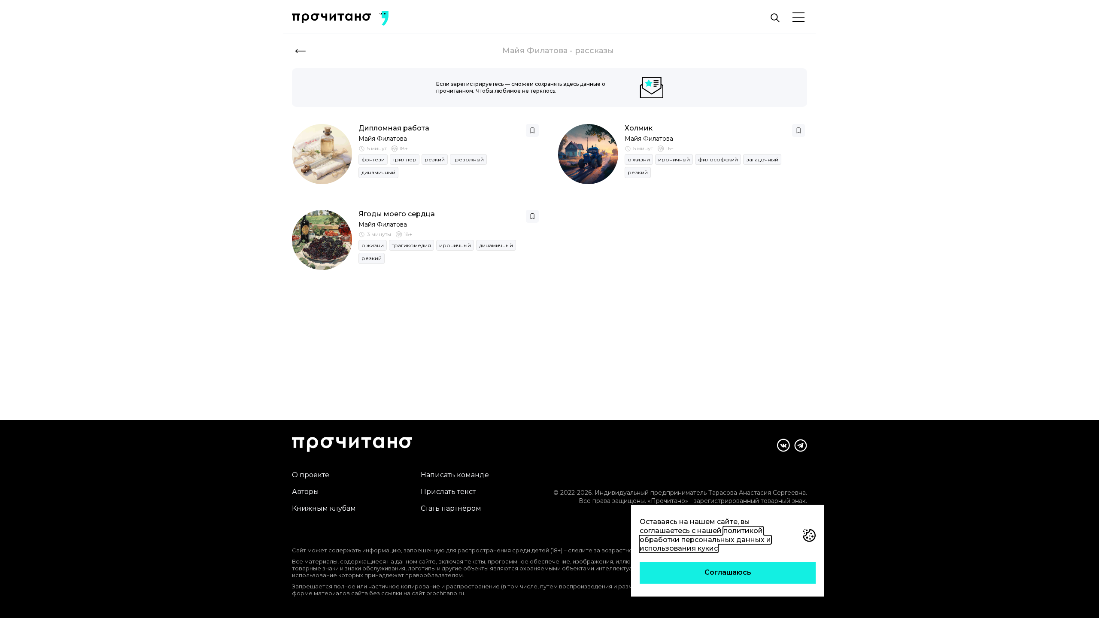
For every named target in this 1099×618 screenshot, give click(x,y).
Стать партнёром (451, 508)
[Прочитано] (331, 18)
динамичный (378, 172)
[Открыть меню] (798, 18)
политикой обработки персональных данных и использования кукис (705, 540)
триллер (404, 159)
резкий (435, 159)
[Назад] (300, 51)
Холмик (639, 128)
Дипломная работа (393, 128)
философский (718, 159)
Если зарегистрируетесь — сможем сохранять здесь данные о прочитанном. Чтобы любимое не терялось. (520, 87)
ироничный (674, 159)
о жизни (639, 159)
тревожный (468, 159)
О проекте (310, 475)
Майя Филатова (382, 138)
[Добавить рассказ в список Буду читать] (532, 130)
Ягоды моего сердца (396, 214)
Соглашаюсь (727, 572)
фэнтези (373, 159)
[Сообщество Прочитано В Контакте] (783, 445)
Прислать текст (448, 492)
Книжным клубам (324, 508)
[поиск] (774, 18)
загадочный (762, 159)
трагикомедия (411, 245)
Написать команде (455, 475)
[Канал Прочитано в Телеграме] (800, 445)
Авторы (305, 492)
